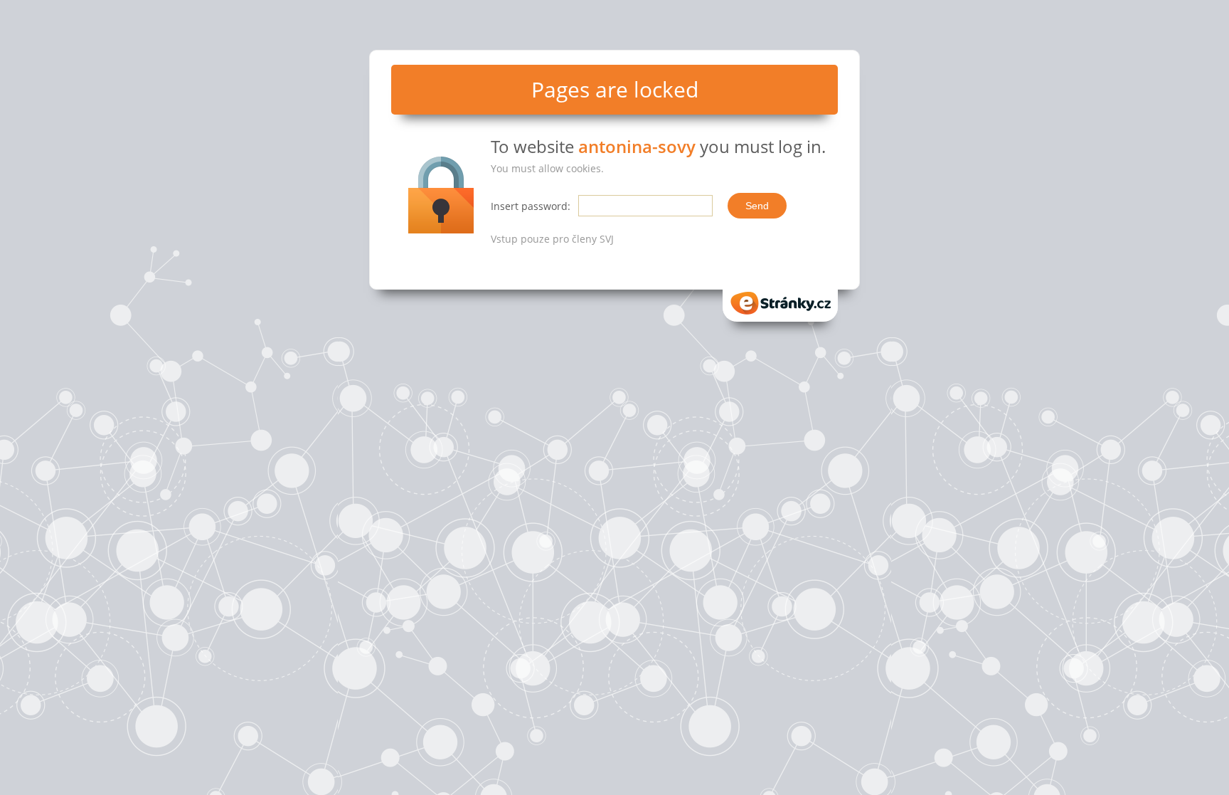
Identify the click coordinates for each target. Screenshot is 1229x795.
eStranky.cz (780, 298)
